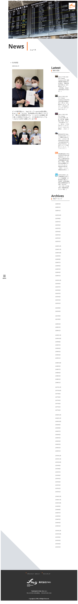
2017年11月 (58, 387)
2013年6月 (57, 537)
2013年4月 (57, 543)
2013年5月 (57, 540)
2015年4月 (57, 482)
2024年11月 (58, 249)
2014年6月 (57, 516)
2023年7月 (57, 287)
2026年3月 (57, 207)
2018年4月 (57, 376)
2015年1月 (57, 491)
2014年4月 (57, 522)
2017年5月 (57, 400)
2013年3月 (57, 547)
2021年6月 (57, 319)
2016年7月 (57, 431)
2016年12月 (58, 415)
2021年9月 (57, 316)
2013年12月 (58, 530)
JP (69, 10)
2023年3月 (57, 300)
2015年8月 (57, 468)
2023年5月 (57, 293)
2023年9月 (57, 283)
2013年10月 (58, 534)
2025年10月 (58, 215)
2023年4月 (57, 296)
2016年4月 (57, 441)
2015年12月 (58, 455)
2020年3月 (57, 327)
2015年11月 (58, 459)
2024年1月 (57, 275)
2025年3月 (57, 235)
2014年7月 (57, 512)
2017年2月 (57, 410)
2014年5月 (57, 519)
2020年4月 (57, 324)
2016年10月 (58, 421)
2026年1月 (57, 210)
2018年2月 (57, 379)
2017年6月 (57, 397)
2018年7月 (57, 369)
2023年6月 (57, 290)
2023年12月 (58, 280)
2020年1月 (57, 330)
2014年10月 (58, 503)
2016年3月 (57, 444)
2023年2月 (57, 303)
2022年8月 (57, 308)
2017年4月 (57, 403)
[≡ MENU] (4, 20)
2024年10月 (58, 252)
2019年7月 (57, 345)
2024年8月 (57, 259)
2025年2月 (57, 238)
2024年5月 (57, 269)
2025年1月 (57, 241)
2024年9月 (57, 256)
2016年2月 (57, 447)
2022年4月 (57, 311)
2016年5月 (57, 438)
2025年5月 (57, 228)
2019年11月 (58, 335)
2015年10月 (58, 462)
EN (73, 10)
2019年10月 (58, 338)
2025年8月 (57, 218)
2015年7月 (57, 472)
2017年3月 (57, 407)
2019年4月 (57, 355)
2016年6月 (57, 434)
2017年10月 (58, 390)
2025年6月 (57, 225)
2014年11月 (58, 499)
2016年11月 (58, 418)
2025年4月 (57, 231)
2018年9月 (57, 366)
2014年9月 (57, 506)
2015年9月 (57, 465)
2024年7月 (57, 262)
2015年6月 (57, 475)
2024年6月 (57, 266)
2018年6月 (57, 372)
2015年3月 (57, 485)
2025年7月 (57, 221)
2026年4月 (57, 204)
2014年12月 (58, 496)
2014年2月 (57, 526)
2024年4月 (57, 272)
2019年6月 (57, 348)
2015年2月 (57, 488)
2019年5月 (57, 351)
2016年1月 (57, 451)
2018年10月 (58, 363)
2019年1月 (57, 358)
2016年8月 (57, 428)
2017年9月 (57, 393)
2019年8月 (57, 342)
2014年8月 (57, 509)
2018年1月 (57, 382)
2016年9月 (57, 424)
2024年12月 (58, 246)
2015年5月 (57, 478)
